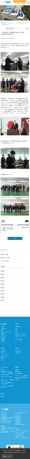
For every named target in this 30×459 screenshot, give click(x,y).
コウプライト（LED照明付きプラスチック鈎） (7, 374)
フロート (3, 360)
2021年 (2, 287)
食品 (16, 332)
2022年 (2, 284)
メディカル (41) (5, 260)
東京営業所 (17, 416)
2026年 (2, 271)
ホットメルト (18, 337)
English (23, 3)
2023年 (2, 280)
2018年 (2, 297)
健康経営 (3, 337)
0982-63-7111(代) (7, 420)
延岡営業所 (17, 419)
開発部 (2, 396)
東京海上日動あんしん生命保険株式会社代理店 (7, 431)
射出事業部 (17, 351)
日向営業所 (17, 421)
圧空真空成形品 (18, 373)
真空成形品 (17, 371)
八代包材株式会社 (19, 434)
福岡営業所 (17, 418)
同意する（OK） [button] (7, 456)
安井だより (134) (5, 257)
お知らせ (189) (4, 254)
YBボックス (3, 352)
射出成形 (17, 352)
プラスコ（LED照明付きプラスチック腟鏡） (7, 383)
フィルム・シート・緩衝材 (21, 375)
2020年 (2, 290)
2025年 (2, 274)
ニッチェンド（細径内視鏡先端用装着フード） (7, 386)
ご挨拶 (2, 326)
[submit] (27, 28)
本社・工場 (17, 414)
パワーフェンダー (5, 354)
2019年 (2, 294)
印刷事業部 (17, 326)
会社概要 (3, 328)
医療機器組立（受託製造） (7, 371)
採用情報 (3, 339)
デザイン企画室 (18, 339)
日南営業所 (17, 422)
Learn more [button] (23, 452)
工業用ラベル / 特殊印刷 (20, 335)
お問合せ (3, 341)
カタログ (17, 380)
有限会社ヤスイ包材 (19, 436)
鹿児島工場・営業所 (19, 424)
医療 (16, 328)
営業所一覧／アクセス (6, 332)
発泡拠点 (3, 358)
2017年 (2, 300)
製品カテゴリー (4, 356)
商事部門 (17, 369)
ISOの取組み (4, 335)
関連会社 (3, 334)
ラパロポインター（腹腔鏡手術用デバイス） (7, 380)
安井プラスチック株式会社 (21, 430)
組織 (2, 330)
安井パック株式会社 (19, 432)
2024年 (2, 277)
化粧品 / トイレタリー (20, 334)
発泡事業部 (3, 351)
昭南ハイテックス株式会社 (21, 438)
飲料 (16, 330)
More (15, 238)
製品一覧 (3, 369)
